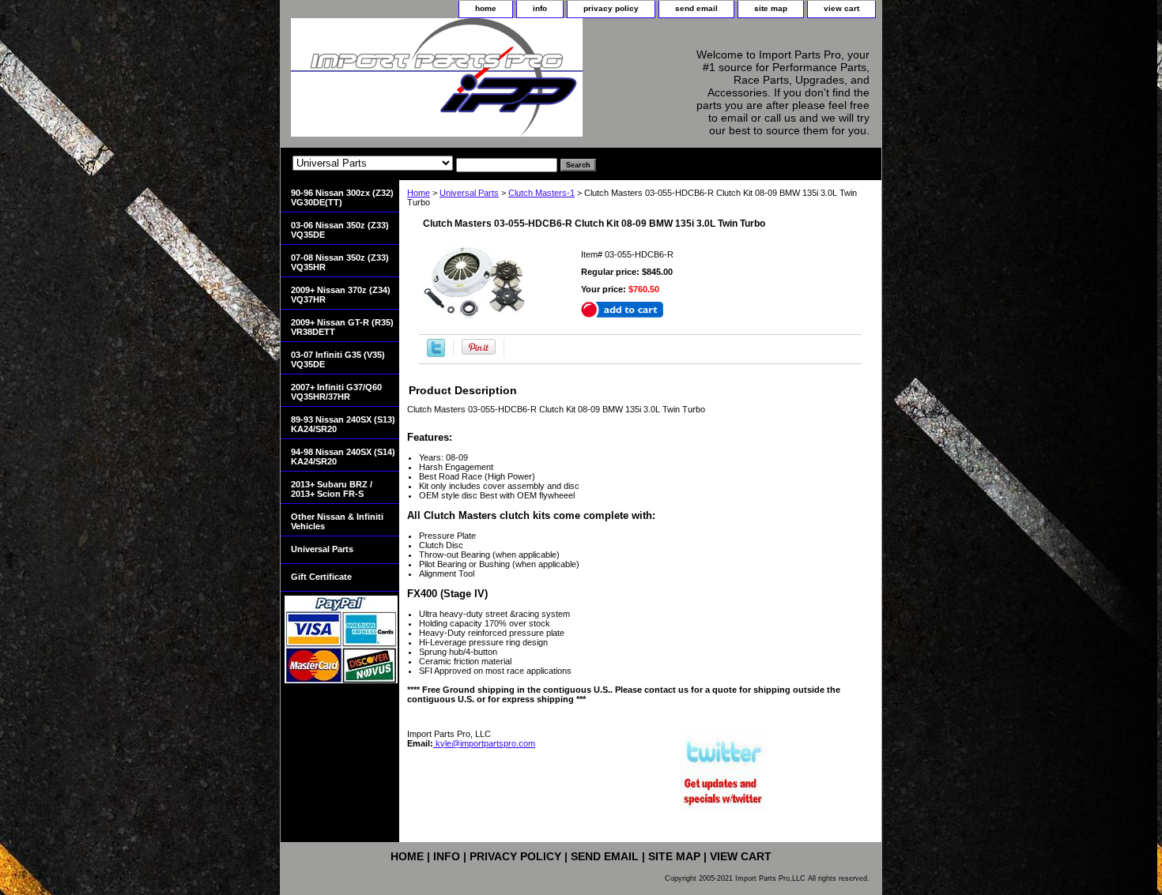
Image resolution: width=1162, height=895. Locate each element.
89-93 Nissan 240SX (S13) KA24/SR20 (343, 424)
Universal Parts (469, 192)
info (540, 8)
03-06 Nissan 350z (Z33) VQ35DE (340, 229)
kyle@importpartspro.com (484, 743)
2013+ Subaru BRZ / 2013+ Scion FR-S (331, 488)
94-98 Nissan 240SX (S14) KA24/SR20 (343, 456)
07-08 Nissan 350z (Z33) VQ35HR (340, 262)
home (485, 8)
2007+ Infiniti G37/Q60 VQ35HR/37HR (336, 391)
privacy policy (611, 8)
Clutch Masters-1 (541, 192)
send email (696, 8)
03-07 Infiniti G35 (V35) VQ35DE (338, 359)
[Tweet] (436, 354)
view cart (841, 8)
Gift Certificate (321, 576)
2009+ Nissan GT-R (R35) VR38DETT (342, 327)
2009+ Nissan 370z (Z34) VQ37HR (340, 294)
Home (418, 192)
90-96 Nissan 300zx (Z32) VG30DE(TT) (342, 197)
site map (770, 8)
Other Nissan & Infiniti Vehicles (337, 521)
